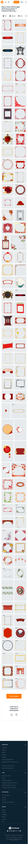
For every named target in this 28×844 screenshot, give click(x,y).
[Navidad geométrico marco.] (20, 371)
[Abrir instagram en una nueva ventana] (9, 830)
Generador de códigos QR (7, 768)
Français (4, 819)
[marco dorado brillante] (20, 646)
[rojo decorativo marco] (8, 510)
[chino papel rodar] (8, 282)
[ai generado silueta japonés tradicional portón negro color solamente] (20, 50)
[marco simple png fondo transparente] (8, 620)
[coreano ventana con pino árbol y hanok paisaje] (20, 282)
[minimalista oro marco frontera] (8, 359)
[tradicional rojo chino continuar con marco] (20, 451)
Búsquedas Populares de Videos (9, 787)
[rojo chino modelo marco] (8, 228)
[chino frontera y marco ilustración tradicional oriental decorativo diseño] (20, 215)
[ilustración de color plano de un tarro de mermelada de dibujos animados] (20, 308)
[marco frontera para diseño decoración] (8, 573)
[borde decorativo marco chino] (20, 152)
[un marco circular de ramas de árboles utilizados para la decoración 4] (20, 684)
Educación (4, 757)
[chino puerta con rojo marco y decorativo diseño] (8, 320)
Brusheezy (4, 747)
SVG (6, 16)
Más (3, 821)
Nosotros (4, 799)
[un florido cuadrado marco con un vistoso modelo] (20, 346)
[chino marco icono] (20, 608)
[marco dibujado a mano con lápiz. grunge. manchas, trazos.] (20, 384)
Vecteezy (4, 750)
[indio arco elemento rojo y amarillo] (8, 633)
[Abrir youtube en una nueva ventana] (20, 830)
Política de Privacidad (18, 839)
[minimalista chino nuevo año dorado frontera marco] (20, 177)
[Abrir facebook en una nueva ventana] (7, 830)
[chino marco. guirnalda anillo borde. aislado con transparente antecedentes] (8, 164)
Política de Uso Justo (14, 839)
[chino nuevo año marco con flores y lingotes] (8, 548)
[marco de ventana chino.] (20, 63)
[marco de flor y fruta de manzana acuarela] (18, 243)
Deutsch (4, 816)
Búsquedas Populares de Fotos (8, 785)
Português (4, 814)
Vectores (13, 16)
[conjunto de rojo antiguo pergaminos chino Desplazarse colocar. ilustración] (8, 346)
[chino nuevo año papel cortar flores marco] (6, 470)
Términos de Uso (9, 839)
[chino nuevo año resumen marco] (8, 484)
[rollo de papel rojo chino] (8, 371)
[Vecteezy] (2, 2)
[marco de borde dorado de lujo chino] (8, 126)
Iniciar (22, 2)
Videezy (3, 752)
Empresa (4, 754)
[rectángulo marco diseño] (8, 684)
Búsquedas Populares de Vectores (9, 782)
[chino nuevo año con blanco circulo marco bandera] (20, 429)
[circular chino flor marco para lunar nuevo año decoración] (8, 429)
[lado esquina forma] (20, 535)
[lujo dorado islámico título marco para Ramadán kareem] (18, 411)
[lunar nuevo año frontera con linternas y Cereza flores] (18, 470)
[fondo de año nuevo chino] (8, 397)
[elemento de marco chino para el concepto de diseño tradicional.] (8, 88)
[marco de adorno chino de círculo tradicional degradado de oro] (8, 152)
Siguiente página (14, 696)
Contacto (4, 797)
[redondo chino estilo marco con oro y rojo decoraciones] (20, 190)
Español (4, 812)
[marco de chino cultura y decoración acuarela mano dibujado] (20, 114)
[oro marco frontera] (20, 522)
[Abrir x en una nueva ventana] (18, 830)
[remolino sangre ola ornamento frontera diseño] (8, 202)
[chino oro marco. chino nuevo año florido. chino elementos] (20, 38)
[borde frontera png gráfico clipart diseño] (20, 270)
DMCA (3, 778)
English (3, 809)
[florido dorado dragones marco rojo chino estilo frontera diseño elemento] (8, 671)
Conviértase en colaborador (8, 802)
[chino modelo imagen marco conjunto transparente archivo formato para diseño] (8, 25)
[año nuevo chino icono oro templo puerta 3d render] (20, 671)
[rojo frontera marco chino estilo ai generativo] (20, 76)
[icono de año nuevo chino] (8, 270)
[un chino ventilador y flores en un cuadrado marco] (8, 215)
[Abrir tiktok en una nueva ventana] (16, 830)
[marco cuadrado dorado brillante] (8, 384)
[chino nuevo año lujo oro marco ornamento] (20, 88)
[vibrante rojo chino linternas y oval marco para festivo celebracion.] (20, 484)
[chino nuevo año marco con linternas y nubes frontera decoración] (8, 522)
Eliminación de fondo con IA (8, 765)
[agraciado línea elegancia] (20, 257)
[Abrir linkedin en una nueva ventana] (11, 830)
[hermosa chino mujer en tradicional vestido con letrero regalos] (8, 295)
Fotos (21, 16)
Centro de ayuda (5, 795)
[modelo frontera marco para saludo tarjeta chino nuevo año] (8, 177)
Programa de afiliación (7, 780)
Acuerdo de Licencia (6, 775)
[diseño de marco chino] (8, 139)
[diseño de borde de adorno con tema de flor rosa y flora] (20, 510)
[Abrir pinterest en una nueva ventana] (14, 830)
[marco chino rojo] (8, 101)
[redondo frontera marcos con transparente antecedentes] (8, 646)
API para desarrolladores (7, 759)
